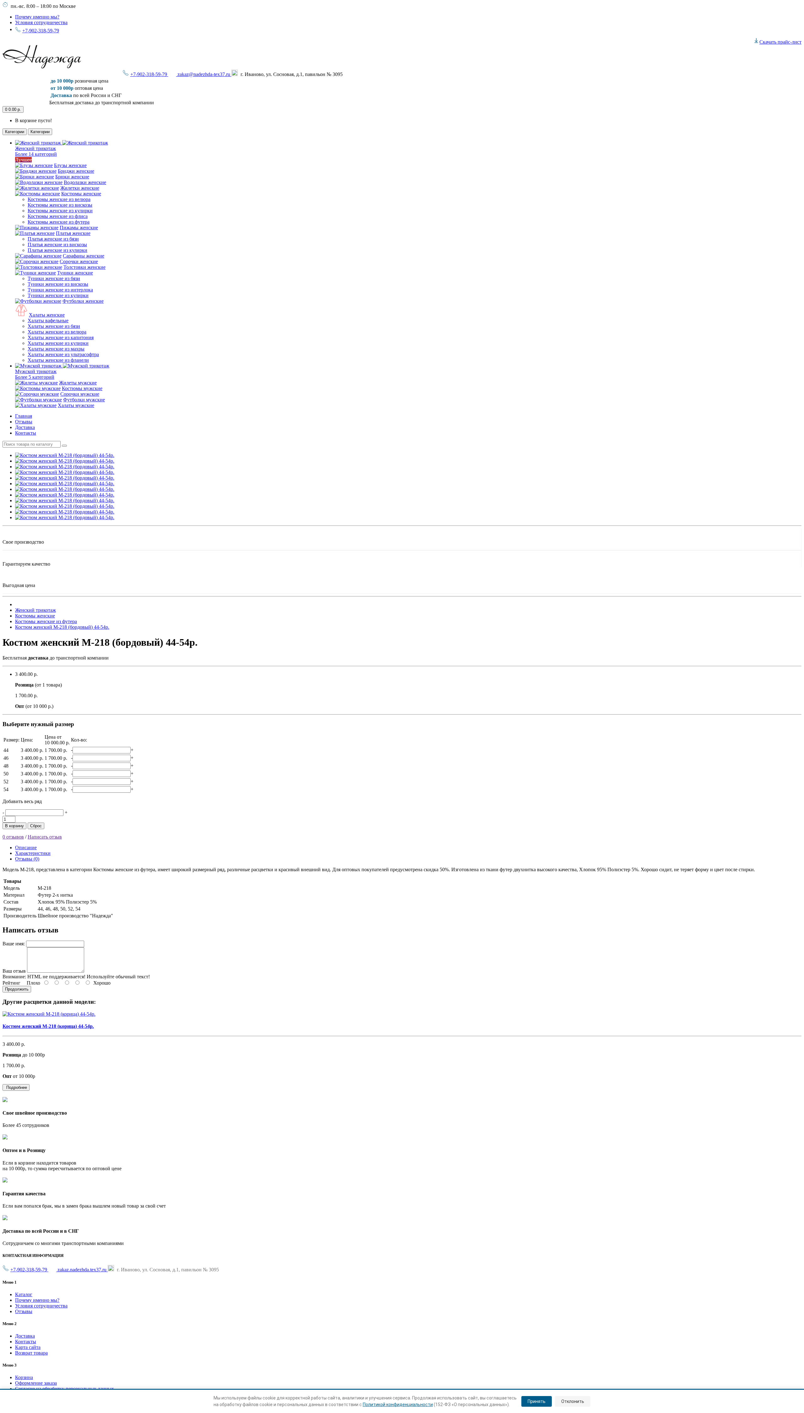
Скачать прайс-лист (780, 42)
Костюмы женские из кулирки (60, 210)
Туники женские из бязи (54, 278)
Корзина (24, 1377)
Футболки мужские (84, 399)
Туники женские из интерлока (60, 289)
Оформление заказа (36, 1383)
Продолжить (17, 989)
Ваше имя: (14, 943)
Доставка (25, 427)
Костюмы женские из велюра (59, 199)
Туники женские (75, 272)
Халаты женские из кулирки (58, 343)
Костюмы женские (81, 193)
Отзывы (23, 421)
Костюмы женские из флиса (58, 216)
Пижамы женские (79, 227)
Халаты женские (47, 315)
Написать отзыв (45, 837)
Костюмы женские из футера (59, 222)
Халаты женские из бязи (54, 326)
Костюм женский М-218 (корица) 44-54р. (48, 1026)
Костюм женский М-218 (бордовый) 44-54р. (62, 627)
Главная (23, 416)
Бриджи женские (76, 171)
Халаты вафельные (48, 320)
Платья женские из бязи (53, 239)
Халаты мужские (76, 405)
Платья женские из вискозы (57, 244)
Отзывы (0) (27, 858)
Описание (26, 847)
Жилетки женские (79, 188)
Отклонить (572, 1401)
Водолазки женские (85, 182)
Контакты (25, 433)
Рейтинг (11, 983)
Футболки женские (83, 301)
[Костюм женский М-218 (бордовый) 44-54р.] (64, 455)
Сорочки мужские (79, 394)
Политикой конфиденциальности (398, 1404)
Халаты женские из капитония (61, 337)
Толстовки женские (84, 267)
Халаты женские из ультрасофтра (63, 354)
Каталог (23, 1294)
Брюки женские (72, 176)
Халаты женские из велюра (57, 331)
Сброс (36, 825)
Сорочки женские (79, 261)
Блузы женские (70, 165)
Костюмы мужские (82, 388)
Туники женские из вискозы (58, 284)
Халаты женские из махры (56, 348)
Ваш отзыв (14, 971)
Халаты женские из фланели (58, 360)
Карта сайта (28, 1347)
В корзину (14, 825)
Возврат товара (31, 1353)
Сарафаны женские (83, 255)
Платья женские (73, 233)
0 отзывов (13, 837)
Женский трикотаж (35, 610)
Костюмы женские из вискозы (60, 205)
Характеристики (33, 853)
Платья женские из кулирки (57, 250)
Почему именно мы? (37, 16)
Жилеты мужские (78, 382)
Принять (537, 1401)
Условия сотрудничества (41, 22)
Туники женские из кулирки (58, 295)
